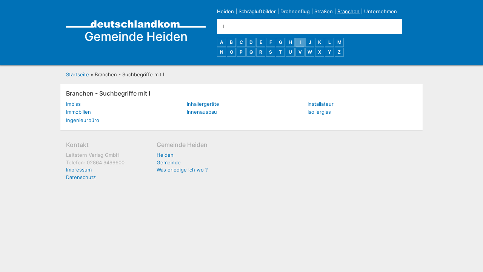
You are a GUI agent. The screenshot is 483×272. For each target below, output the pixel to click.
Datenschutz (81, 177)
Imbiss (73, 104)
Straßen (323, 11)
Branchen (348, 11)
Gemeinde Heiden (136, 36)
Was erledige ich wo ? (182, 170)
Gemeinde (169, 162)
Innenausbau (202, 112)
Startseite (77, 74)
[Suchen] (409, 26)
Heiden (225, 11)
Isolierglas (319, 112)
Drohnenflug (295, 11)
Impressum (79, 170)
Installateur (321, 104)
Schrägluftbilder (257, 11)
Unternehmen (380, 11)
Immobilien (78, 112)
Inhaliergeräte (203, 104)
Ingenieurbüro (82, 120)
